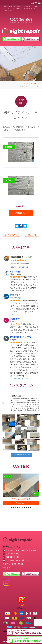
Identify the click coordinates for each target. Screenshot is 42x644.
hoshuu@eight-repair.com (17, 560)
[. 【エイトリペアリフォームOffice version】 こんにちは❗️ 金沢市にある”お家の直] (8, 420)
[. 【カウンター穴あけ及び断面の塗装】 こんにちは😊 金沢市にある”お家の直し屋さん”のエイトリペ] (8, 444)
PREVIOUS (12, 235)
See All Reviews (21, 379)
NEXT (30, 235)
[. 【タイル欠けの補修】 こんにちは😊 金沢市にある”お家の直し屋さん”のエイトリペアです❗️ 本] (33, 432)
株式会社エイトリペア (21, 257)
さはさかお (15, 319)
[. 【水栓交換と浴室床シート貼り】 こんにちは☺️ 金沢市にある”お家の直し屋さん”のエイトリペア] (21, 420)
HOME (26, 83)
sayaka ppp (15, 271)
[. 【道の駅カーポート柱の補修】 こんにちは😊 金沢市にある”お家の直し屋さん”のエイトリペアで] (21, 432)
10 (30, 507)
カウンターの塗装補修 (21, 499)
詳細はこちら (21, 213)
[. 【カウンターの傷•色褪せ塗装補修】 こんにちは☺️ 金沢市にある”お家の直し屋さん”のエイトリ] (8, 432)
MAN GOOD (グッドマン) (21, 337)
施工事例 (33, 83)
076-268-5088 (12, 554)
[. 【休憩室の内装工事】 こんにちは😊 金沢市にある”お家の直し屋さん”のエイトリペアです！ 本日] (21, 444)
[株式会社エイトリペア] (21, 31)
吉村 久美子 (15, 295)
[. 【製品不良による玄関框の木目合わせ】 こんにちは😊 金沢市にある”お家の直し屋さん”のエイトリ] (33, 444)
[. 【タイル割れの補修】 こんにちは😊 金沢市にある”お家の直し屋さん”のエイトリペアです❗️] (33, 420)
